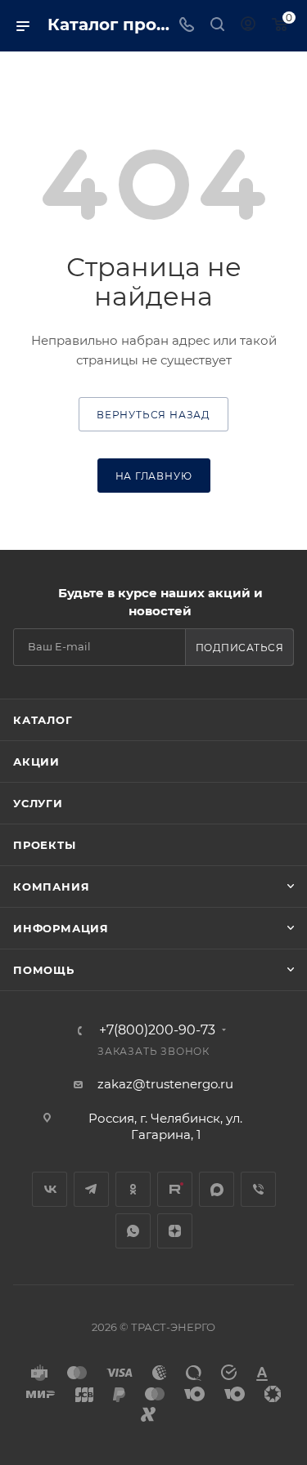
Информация (61, 928)
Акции (36, 761)
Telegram (91, 1189)
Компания (51, 886)
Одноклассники (133, 1189)
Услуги (38, 803)
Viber (258, 1189)
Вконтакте (49, 1189)
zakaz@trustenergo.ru (165, 1084)
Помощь (43, 969)
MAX (216, 1189)
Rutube (174, 1189)
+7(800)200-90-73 (157, 1030)
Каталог (43, 719)
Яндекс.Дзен (174, 1230)
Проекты (44, 844)
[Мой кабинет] (248, 25)
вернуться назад (153, 415)
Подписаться (240, 647)
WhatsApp (133, 1230)
